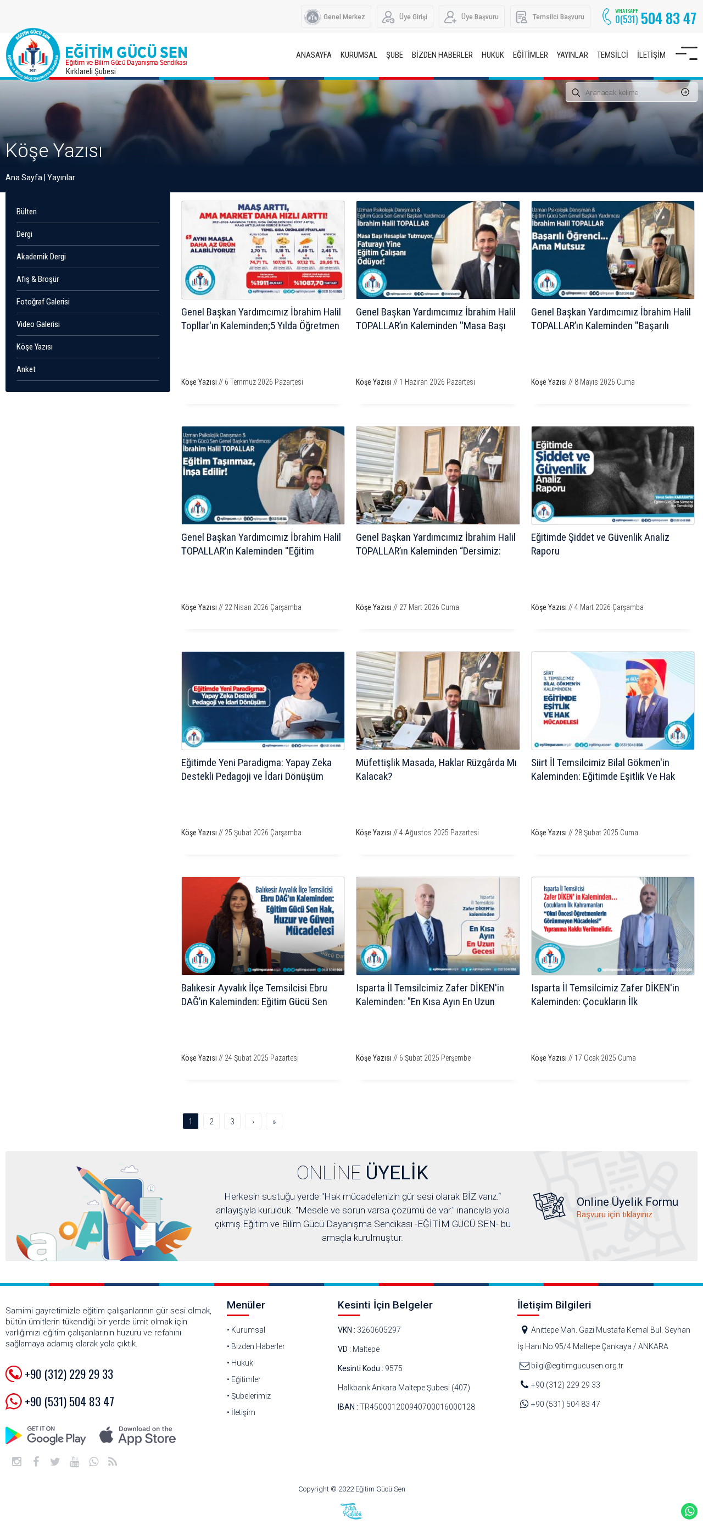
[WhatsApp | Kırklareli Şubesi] (93, 1462)
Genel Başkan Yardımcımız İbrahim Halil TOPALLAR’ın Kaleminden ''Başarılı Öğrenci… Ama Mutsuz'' (611, 326)
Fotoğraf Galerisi (43, 302)
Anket (26, 369)
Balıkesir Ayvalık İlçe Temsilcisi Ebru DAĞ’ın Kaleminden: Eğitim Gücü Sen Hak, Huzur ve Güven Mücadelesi (254, 1001)
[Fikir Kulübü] (351, 1511)
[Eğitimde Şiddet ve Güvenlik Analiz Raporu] (613, 475)
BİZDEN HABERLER (442, 55)
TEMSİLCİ (612, 55)
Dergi (24, 234)
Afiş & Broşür (37, 279)
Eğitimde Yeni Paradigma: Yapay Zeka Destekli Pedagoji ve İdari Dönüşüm (256, 769)
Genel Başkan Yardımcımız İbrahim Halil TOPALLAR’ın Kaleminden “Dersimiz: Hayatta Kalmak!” (436, 551)
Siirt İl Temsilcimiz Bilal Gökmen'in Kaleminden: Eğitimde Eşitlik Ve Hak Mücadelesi (603, 776)
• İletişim (241, 1412)
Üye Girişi (413, 17)
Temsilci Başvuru (558, 17)
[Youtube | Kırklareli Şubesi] (74, 1462)
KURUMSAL (359, 55)
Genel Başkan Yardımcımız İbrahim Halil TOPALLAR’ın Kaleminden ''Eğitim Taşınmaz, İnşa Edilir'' (261, 551)
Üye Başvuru (480, 17)
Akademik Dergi (41, 257)
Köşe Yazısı (54, 151)
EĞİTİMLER (530, 55)
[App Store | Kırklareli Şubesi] (137, 1435)
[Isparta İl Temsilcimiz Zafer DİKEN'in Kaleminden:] (437, 926)
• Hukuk (240, 1362)
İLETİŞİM (651, 55)
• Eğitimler (244, 1379)
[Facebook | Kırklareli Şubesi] (35, 1462)
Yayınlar (61, 177)
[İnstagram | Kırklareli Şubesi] (16, 1462)
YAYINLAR (572, 55)
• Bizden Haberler (256, 1346)
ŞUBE (394, 55)
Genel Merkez (344, 17)
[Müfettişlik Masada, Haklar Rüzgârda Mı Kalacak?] (437, 701)
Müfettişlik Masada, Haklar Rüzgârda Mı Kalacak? (436, 769)
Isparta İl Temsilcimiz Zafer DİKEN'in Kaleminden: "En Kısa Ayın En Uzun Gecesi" (430, 1001)
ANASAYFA (314, 55)
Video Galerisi (38, 324)
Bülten (26, 212)
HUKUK (493, 55)
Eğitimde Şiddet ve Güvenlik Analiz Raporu (600, 544)
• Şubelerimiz (249, 1395)
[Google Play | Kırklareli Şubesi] (46, 1435)
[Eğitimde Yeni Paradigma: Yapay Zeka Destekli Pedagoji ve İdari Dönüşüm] (263, 701)
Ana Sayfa (23, 177)
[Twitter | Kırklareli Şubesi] (55, 1462)
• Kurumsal (246, 1330)
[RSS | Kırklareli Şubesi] (112, 1462)
